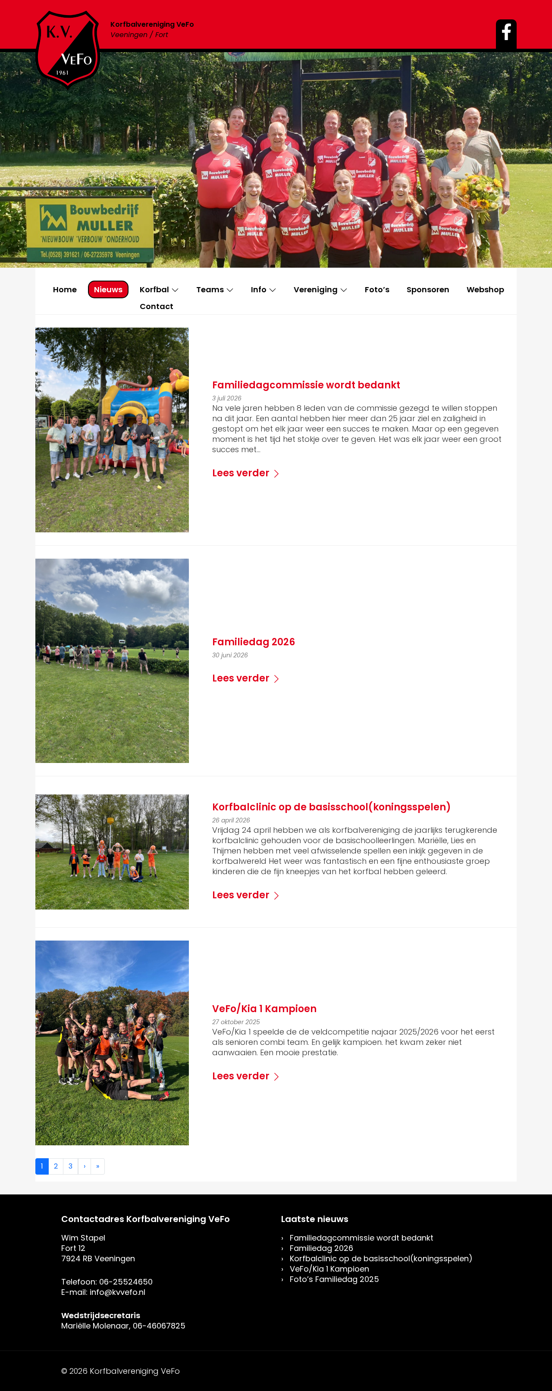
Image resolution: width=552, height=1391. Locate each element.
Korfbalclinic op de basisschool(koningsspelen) (381, 1258)
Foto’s (377, 289)
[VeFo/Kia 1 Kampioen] (112, 1042)
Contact (156, 306)
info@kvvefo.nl (117, 1292)
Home (65, 289)
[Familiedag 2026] (112, 660)
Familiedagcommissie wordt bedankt (361, 1237)
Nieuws (108, 289)
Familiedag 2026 (321, 1248)
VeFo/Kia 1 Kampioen (329, 1268)
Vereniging (316, 289)
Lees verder (241, 473)
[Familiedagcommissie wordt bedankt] (112, 429)
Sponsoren (428, 289)
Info (259, 289)
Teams (210, 289)
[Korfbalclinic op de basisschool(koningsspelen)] (112, 851)
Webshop (485, 289)
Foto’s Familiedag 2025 (334, 1279)
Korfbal (154, 289)
